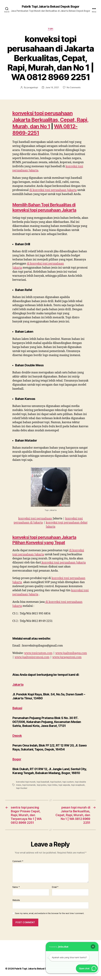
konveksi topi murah (26, 781)
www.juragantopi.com (67, 657)
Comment (17, 861)
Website (16, 900)
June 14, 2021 (52, 87)
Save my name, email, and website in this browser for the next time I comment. (49, 913)
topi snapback (78, 785)
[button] (93, 946)
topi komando (29, 785)
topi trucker (21, 788)
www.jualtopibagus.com (71, 653)
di (53, 190)
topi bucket (55, 781)
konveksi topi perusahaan (35, 518)
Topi (50, 29)
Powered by (53, 947)
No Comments (73, 87)
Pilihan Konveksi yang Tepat (38, 542)
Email (55, 887)
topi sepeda (64, 785)
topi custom (68, 781)
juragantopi (32, 87)
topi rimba (52, 785)
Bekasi (17, 708)
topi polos (41, 785)
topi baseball (43, 781)
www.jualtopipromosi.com (32, 657)
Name (16, 887)
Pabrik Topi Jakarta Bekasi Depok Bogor (50, 6)
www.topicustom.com (38, 653)
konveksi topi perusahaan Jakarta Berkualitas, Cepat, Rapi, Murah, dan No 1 (50, 119)
